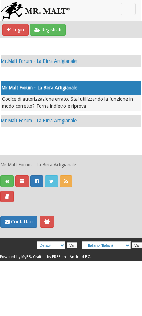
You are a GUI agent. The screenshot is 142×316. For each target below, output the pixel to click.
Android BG (80, 257)
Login (17, 29)
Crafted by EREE (47, 257)
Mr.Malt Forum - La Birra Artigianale (39, 61)
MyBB (26, 257)
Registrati (50, 29)
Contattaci (21, 221)
